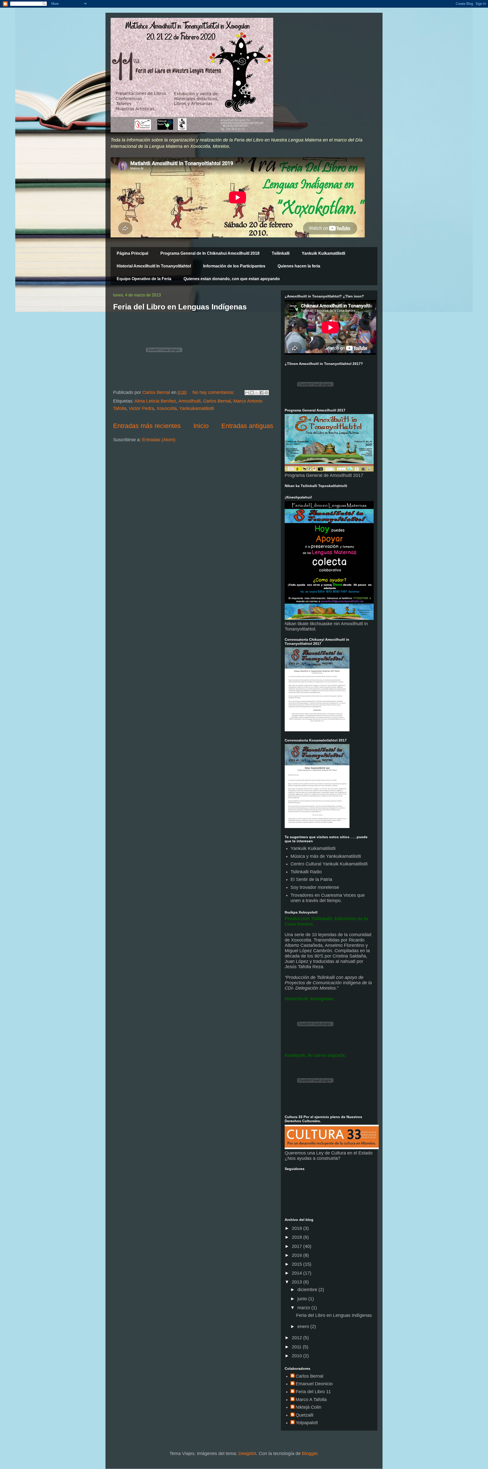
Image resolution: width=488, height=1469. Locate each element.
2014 (297, 1273)
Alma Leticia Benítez (155, 401)
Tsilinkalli (280, 253)
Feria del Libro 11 (313, 1391)
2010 (297, 1355)
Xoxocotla (167, 408)
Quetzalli (304, 1415)
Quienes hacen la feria (299, 266)
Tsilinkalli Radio (306, 871)
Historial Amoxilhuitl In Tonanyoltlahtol (154, 266)
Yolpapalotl (307, 1422)
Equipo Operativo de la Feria (144, 279)
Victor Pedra (141, 408)
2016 (297, 1255)
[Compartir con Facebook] (261, 392)
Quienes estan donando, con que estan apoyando (232, 279)
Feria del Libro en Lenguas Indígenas (180, 307)
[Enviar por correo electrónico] (247, 392)
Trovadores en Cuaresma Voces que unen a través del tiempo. (328, 898)
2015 (297, 1264)
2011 (297, 1346)
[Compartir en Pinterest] (266, 392)
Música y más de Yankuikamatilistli (326, 856)
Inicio (201, 425)
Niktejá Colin (308, 1407)
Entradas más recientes (147, 425)
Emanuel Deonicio (314, 1383)
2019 (297, 1228)
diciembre (307, 1289)
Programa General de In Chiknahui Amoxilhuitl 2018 (210, 253)
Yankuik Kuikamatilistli (323, 253)
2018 (297, 1237)
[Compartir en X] (256, 392)
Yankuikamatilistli (196, 408)
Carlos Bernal (217, 401)
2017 (297, 1246)
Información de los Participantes (234, 266)
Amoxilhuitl (189, 401)
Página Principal (132, 253)
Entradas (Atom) (158, 439)
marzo (304, 1307)
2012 (297, 1337)
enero (303, 1326)
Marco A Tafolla (311, 1399)
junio (302, 1298)
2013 (297, 1282)
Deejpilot (247, 1453)
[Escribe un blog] (251, 392)
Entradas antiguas (247, 425)
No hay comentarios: (214, 392)
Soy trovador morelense (315, 887)
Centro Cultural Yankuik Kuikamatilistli (329, 863)
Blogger (309, 1453)
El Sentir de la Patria (311, 879)
